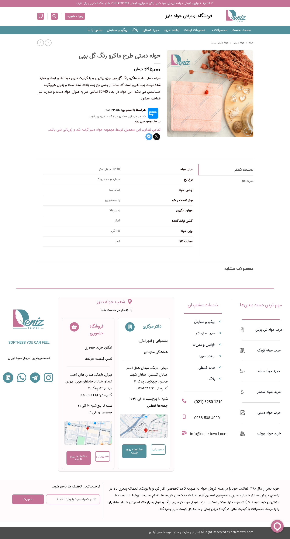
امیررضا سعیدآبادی (160, 532)
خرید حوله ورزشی (269, 433)
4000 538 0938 (207, 418)
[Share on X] (156, 136)
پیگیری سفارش (117, 30)
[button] (54, 16)
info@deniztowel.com (209, 434)
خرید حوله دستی (269, 412)
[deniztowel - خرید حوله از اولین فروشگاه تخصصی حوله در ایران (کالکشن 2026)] (235, 16)
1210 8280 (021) (208, 402)
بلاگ (135, 30)
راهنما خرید (172, 30)
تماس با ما (95, 30)
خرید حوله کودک (269, 350)
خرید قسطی (150, 30)
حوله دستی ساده (220, 43)
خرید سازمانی (205, 333)
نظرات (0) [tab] (247, 181)
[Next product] (48, 42)
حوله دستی (239, 43)
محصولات (220, 30)
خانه (251, 43)
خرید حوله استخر (269, 392)
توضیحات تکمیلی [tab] (243, 170)
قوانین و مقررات (204, 344)
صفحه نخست (241, 30)
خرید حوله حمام (269, 371)
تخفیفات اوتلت (194, 30)
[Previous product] (40, 42)
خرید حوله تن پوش (269, 329)
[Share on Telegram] (148, 136)
